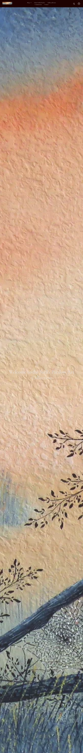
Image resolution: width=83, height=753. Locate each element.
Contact (46, 4)
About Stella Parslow (39, 2)
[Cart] (79, 3)
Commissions (38, 4)
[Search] (74, 3)
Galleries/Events (51, 2)
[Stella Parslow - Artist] (7, 3)
